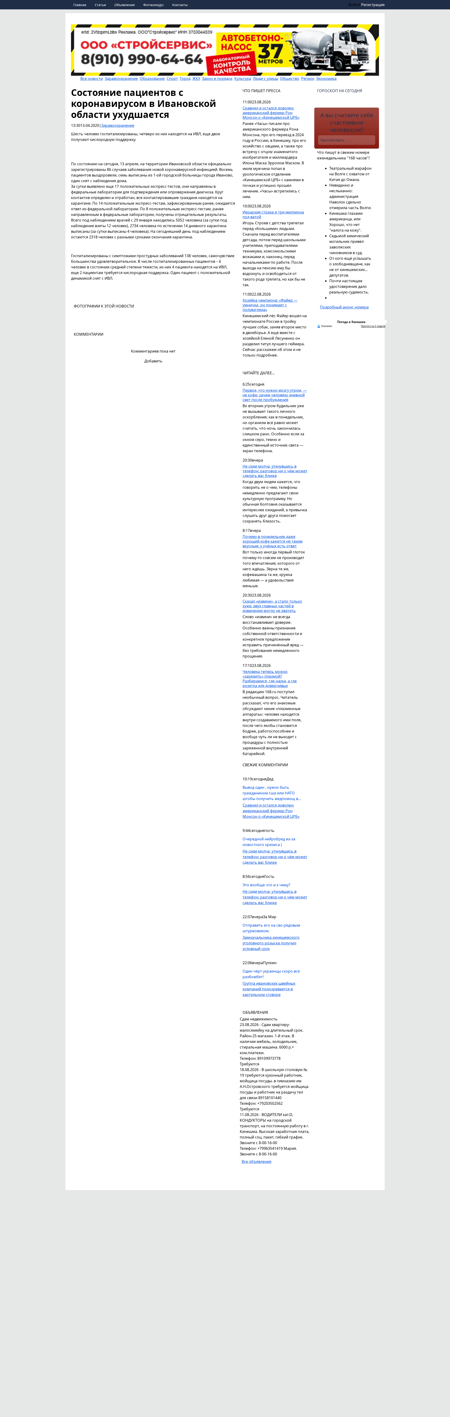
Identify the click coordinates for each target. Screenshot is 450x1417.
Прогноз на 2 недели (373, 326)
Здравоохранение (117, 125)
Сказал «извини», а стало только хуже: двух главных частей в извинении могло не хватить (272, 606)
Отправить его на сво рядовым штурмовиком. (271, 928)
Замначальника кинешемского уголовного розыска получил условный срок (271, 943)
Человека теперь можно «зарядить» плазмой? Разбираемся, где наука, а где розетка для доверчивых (270, 678)
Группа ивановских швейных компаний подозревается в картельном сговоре (269, 989)
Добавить (153, 361)
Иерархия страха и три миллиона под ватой (273, 214)
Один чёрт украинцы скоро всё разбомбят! (271, 974)
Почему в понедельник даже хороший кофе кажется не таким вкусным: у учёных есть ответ (273, 541)
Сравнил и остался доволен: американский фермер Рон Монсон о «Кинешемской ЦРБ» (271, 113)
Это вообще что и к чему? (266, 884)
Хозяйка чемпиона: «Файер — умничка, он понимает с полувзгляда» (270, 305)
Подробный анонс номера (344, 307)
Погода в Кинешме (351, 322)
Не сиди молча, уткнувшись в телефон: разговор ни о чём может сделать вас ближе (275, 471)
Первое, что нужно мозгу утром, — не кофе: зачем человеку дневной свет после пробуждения (275, 395)
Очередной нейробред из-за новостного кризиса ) (269, 841)
